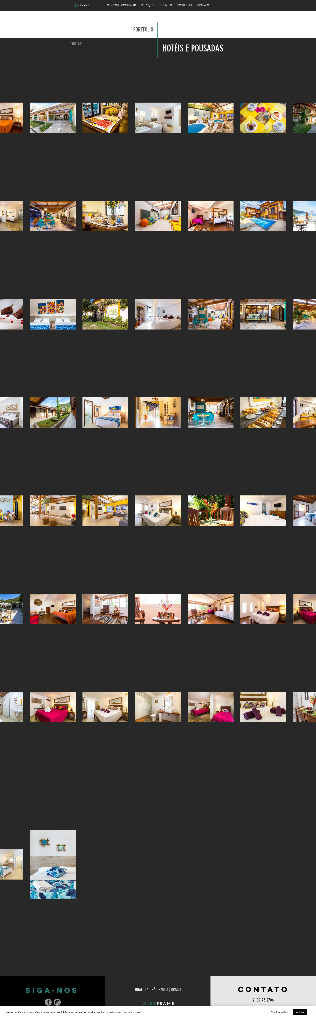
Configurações (279, 1012)
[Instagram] (57, 1002)
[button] (148, 5)
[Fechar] (311, 1012)
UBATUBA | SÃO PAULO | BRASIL (158, 989)
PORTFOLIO (143, 29)
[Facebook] (48, 1002)
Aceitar (300, 1012)
